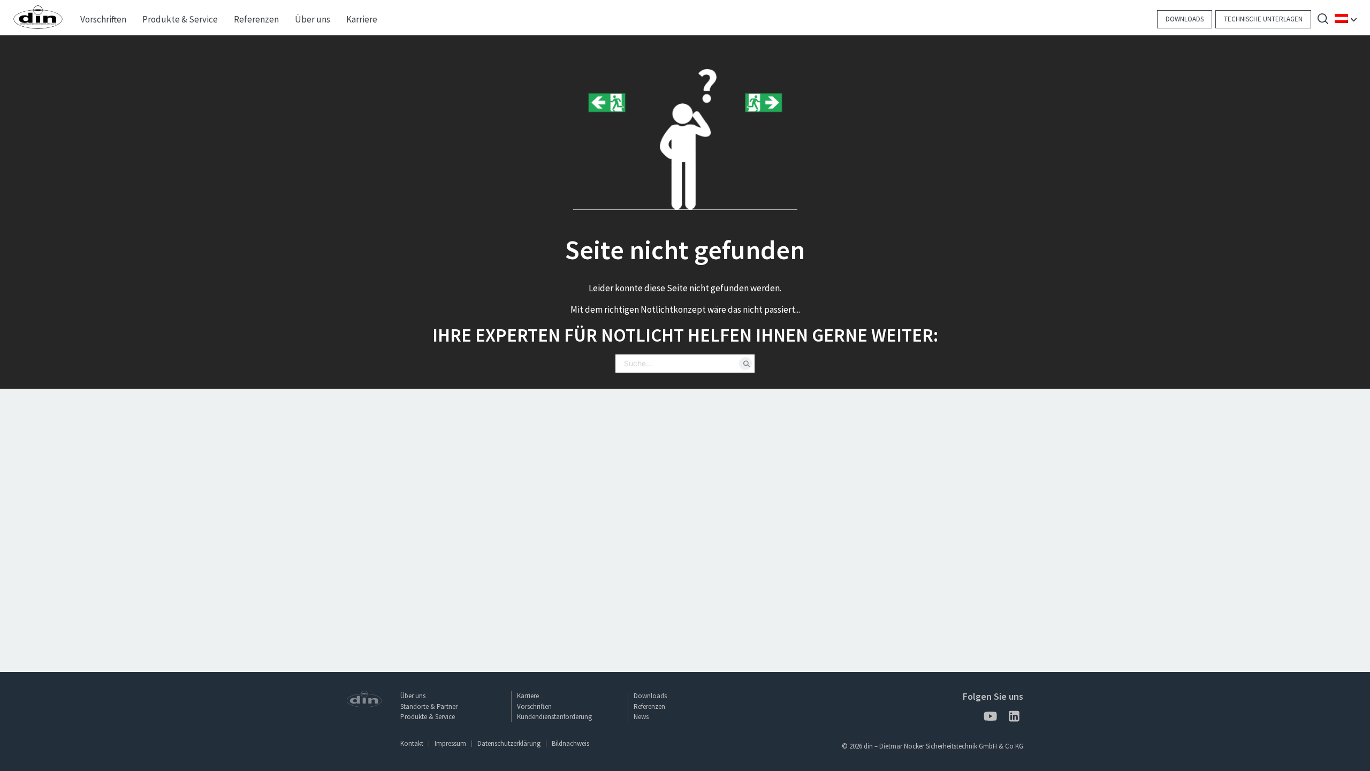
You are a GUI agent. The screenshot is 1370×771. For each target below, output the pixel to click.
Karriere (528, 695)
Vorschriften (534, 706)
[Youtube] (989, 718)
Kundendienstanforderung (554, 716)
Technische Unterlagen (1263, 19)
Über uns (412, 695)
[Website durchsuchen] (1322, 20)
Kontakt (411, 743)
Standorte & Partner (429, 706)
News (641, 716)
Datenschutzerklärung (509, 743)
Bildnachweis (570, 743)
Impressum (450, 743)
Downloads (1185, 19)
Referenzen (649, 706)
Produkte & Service (427, 716)
